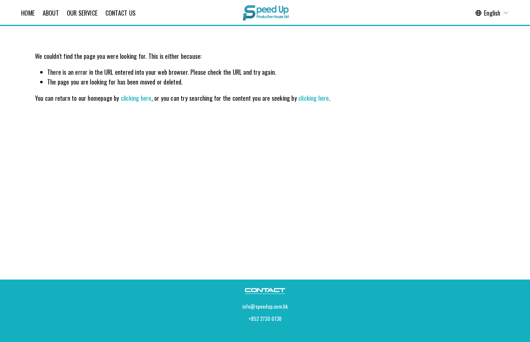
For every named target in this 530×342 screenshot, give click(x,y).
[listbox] (492, 12)
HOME (28, 12)
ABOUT (51, 12)
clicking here (136, 98)
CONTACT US (121, 12)
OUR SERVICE (82, 12)
